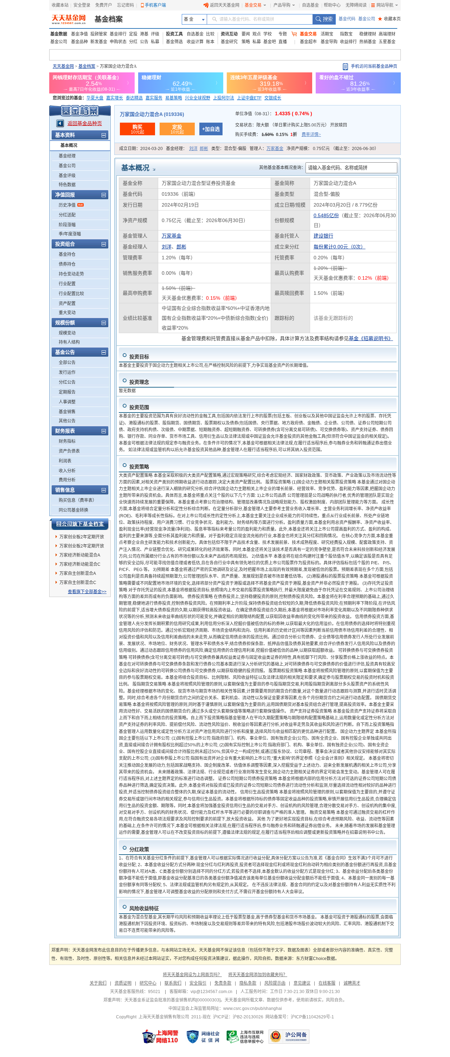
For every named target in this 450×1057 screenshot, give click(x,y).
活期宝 (327, 34)
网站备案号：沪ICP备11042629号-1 (299, 1016)
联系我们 (173, 983)
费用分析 (67, 480)
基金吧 (269, 41)
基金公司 (366, 19)
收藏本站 (60, 5)
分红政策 (139, 849)
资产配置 (67, 303)
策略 (246, 41)
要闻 (246, 34)
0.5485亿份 (326, 215)
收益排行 (348, 41)
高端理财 (387, 34)
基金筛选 (174, 41)
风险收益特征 (144, 908)
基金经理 (67, 156)
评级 (155, 34)
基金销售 (67, 411)
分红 (133, 41)
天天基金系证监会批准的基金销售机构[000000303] (172, 1000)
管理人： (266, 148)
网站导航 (385, 5)
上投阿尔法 (223, 98)
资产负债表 (69, 451)
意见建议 (302, 983)
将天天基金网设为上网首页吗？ (192, 974)
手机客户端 (155, 5)
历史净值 (67, 205)
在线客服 (327, 983)
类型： (228, 148)
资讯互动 (229, 34)
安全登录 (81, 5)
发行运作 (67, 372)
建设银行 (323, 236)
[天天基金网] (69, 19)
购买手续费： (278, 134)
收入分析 (67, 470)
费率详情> (311, 134)
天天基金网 (63, 66)
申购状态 (118, 41)
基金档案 (109, 19)
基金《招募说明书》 (371, 338)
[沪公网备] (289, 1037)
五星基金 (387, 41)
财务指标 (67, 441)
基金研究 (229, 41)
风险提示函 (274, 983)
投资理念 (139, 382)
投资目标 (139, 356)
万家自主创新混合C (77, 582)
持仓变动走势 (71, 274)
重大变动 (67, 312)
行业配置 (67, 283)
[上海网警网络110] (160, 1037)
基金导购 (329, 41)
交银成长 (272, 98)
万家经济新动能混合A (79, 555)
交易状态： (291, 125)
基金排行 (118, 34)
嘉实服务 (154, 98)
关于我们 (98, 983)
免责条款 (222, 983)
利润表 (65, 461)
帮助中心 (332, 5)
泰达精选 (134, 98)
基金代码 (347, 19)
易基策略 (173, 98)
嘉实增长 (114, 98)
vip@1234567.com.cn (211, 991)
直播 (282, 41)
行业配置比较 (71, 293)
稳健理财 (367, 34)
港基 (144, 34)
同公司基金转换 (73, 510)
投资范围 (139, 407)
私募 (155, 41)
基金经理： (187, 148)
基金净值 (79, 34)
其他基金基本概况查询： (282, 167)
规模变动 (67, 333)
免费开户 (103, 5)
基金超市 (308, 41)
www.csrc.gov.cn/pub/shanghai (252, 1008)
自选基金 (310, 5)
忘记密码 (125, 5)
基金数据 (58, 34)
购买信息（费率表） (78, 500)
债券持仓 (67, 264)
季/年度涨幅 (70, 234)
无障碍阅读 (356, 5)
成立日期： (141, 148)
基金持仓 (67, 254)
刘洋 (193, 148)
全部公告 (67, 362)
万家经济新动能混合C (80, 564)
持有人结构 (69, 342)
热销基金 (367, 41)
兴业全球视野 (197, 98)
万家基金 (274, 148)
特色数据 (67, 184)
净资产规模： (333, 148)
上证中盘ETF (249, 98)
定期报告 (67, 392)
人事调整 (67, 402)
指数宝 (346, 34)
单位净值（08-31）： (273, 113)
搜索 (324, 19)
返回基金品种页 (85, 123)
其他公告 (67, 421)
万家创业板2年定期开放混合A (81, 538)
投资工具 (174, 34)
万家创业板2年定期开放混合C (81, 547)
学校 (267, 34)
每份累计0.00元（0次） (340, 246)
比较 (210, 34)
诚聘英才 (351, 983)
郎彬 (204, 148)
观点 (256, 34)
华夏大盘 (94, 98)
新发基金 (98, 41)
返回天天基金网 (224, 5)
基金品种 (79, 41)
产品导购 (282, 5)
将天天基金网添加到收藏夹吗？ (257, 974)
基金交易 (253, 5)
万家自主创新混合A (77, 573)
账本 (210, 41)
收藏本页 (389, 19)
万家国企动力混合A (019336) (152, 114)
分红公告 (67, 382)
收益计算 (195, 41)
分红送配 (67, 215)
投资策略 (139, 466)
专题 (282, 34)
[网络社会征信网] (203, 1037)
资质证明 (123, 983)
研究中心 (148, 983)
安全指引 (197, 983)
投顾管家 (98, 34)
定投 (133, 34)
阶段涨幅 (67, 224)
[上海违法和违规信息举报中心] (245, 1037)
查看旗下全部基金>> (87, 591)
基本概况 (68, 145)
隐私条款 (247, 983)
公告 (144, 41)
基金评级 (67, 175)
